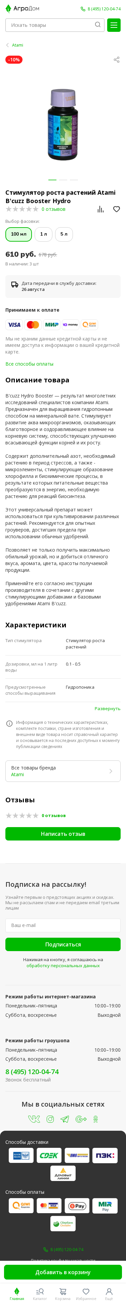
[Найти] (98, 25)
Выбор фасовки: (22, 221)
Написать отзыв (63, 833)
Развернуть (108, 708)
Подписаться (63, 944)
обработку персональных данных (63, 965)
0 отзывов (54, 209)
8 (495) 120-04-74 (31, 1071)
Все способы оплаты (29, 364)
